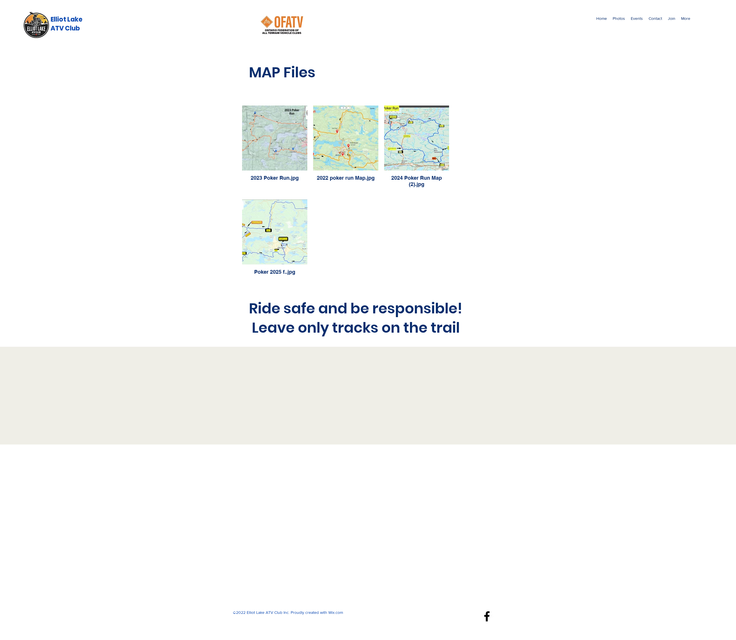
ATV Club (65, 28)
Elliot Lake (67, 19)
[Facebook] (487, 616)
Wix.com (335, 612)
